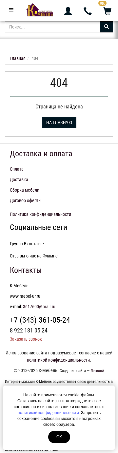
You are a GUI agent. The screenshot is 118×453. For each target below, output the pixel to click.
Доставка (19, 179)
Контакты (26, 270)
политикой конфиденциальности (48, 412)
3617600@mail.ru (39, 306)
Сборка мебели (24, 190)
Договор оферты (26, 200)
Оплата (17, 169)
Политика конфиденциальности (40, 214)
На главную (59, 122)
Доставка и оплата (41, 153)
